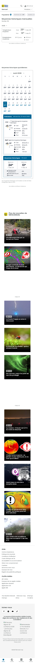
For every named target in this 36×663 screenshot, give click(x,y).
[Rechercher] (21, 6)
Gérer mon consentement (10, 563)
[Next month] (23, 73)
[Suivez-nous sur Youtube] (12, 611)
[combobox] (4, 25)
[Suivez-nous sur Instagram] (8, 611)
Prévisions (27, 9)
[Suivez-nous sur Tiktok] (17, 611)
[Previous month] (10, 73)
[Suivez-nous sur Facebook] (4, 611)
